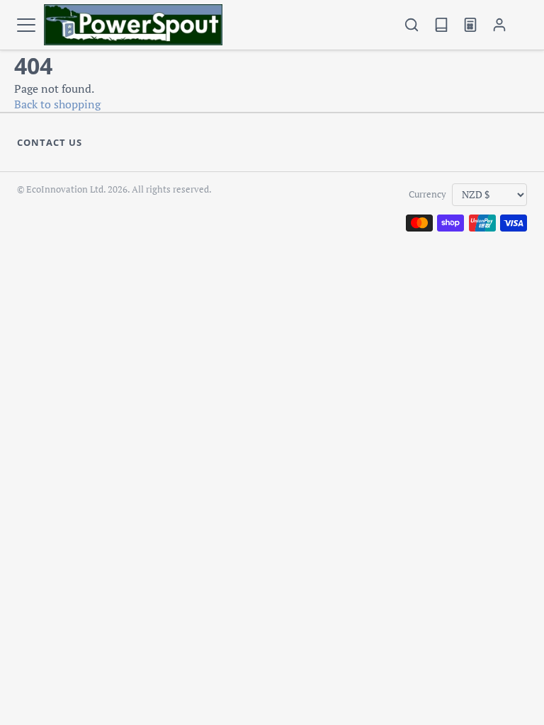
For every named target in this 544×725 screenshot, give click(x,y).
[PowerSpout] (133, 24)
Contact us (49, 142)
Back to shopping (57, 104)
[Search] (412, 24)
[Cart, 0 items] (520, 24)
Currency (427, 194)
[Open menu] (26, 25)
